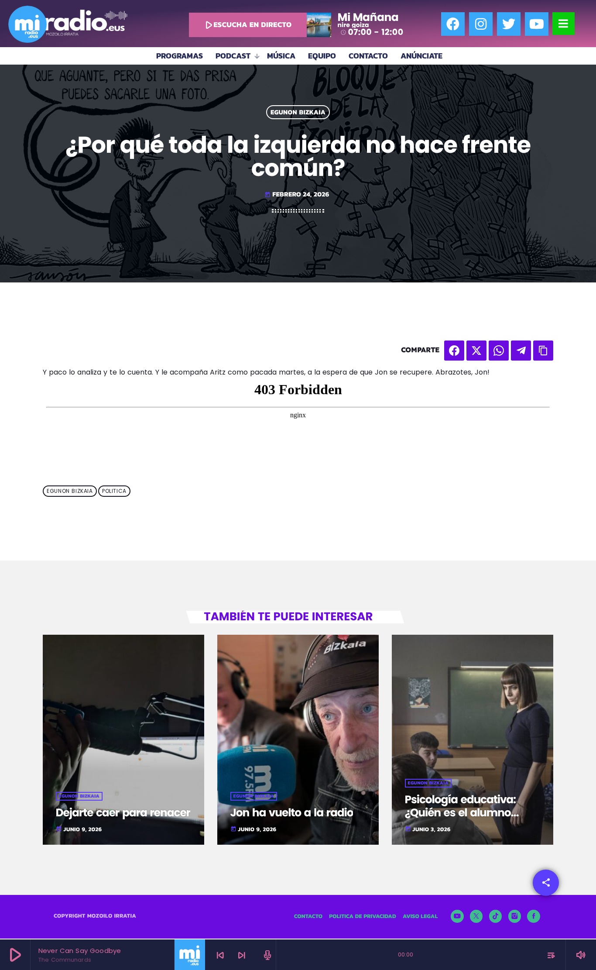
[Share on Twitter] (476, 351)
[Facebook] (453, 24)
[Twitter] (509, 24)
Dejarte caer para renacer (123, 812)
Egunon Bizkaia (298, 112)
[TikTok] (495, 916)
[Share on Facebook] (454, 351)
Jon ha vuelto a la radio (291, 812)
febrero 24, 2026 (296, 194)
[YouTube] (457, 916)
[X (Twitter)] (476, 916)
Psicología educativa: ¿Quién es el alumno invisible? (460, 812)
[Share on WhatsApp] (499, 351)
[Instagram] (481, 24)
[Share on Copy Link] (543, 351)
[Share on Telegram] (521, 351)
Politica (114, 491)
